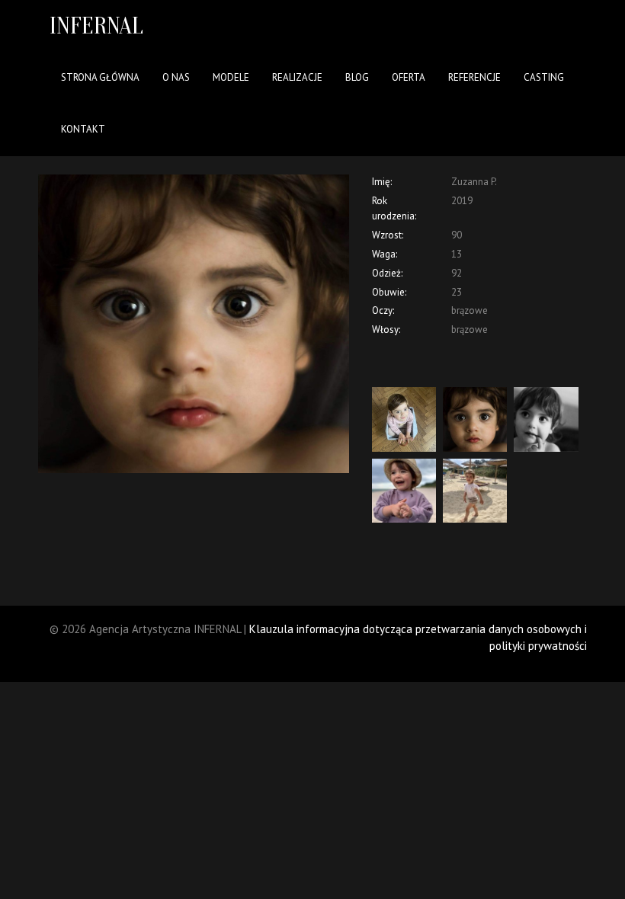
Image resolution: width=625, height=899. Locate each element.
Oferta (408, 77)
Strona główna (100, 77)
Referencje (474, 77)
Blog (357, 77)
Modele (231, 77)
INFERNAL (96, 25)
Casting (544, 77)
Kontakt (83, 129)
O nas (176, 77)
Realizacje (297, 77)
